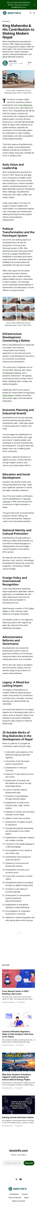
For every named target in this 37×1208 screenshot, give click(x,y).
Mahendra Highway (13, 373)
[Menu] (34, 13)
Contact (25, 1194)
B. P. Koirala (12, 254)
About (26, 1198)
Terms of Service (14, 1198)
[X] (16, 1179)
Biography (6, 21)
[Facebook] (21, 1179)
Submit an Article (18, 1201)
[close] (34, 4)
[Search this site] (30, 13)
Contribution (14, 1194)
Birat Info (12, 61)
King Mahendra (26, 105)
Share (29, 63)
